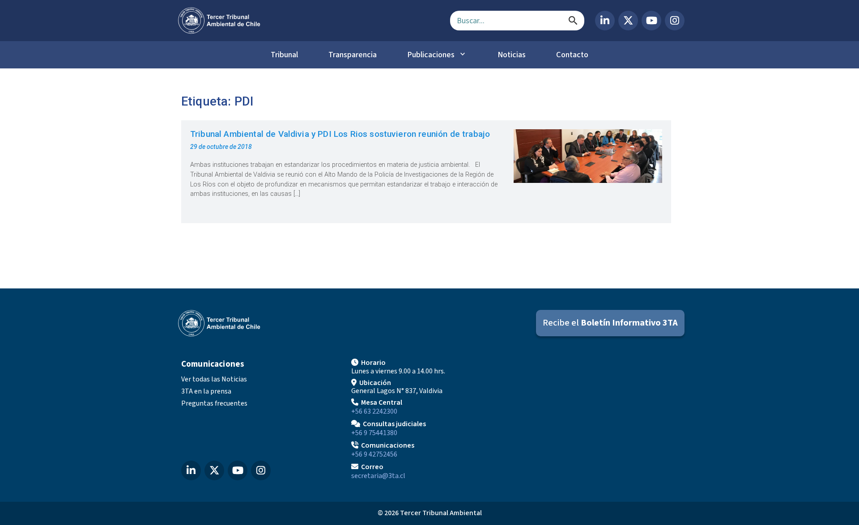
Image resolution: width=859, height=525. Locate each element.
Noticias (512, 54)
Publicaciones (431, 54)
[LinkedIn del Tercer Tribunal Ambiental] (605, 20)
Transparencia (352, 54)
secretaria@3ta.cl (378, 476)
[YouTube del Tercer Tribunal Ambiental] (651, 20)
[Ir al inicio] (306, 20)
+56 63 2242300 (374, 411)
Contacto (572, 54)
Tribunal (284, 54)
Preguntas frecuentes (214, 403)
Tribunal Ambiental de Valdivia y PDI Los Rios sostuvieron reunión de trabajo (340, 134)
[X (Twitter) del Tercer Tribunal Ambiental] (628, 20)
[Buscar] (573, 20)
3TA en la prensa (206, 391)
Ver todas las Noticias (214, 379)
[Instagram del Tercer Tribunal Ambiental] (675, 20)
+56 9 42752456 (374, 454)
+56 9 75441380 (374, 433)
